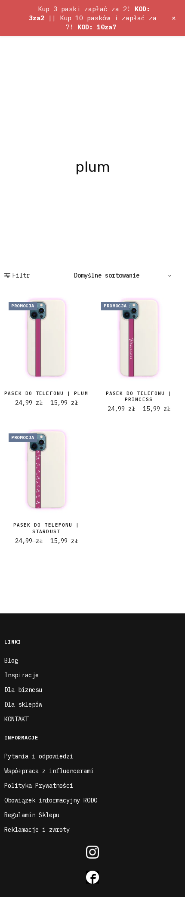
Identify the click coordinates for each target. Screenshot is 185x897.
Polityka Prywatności (38, 786)
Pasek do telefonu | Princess (139, 396)
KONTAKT (16, 719)
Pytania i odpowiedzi (38, 756)
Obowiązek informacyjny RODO (50, 800)
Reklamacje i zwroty (37, 830)
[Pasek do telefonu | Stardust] (46, 471)
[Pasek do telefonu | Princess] (139, 339)
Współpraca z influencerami (49, 771)
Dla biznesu (23, 690)
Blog (11, 660)
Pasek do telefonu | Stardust (46, 528)
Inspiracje (21, 675)
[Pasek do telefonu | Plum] (46, 339)
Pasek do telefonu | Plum (46, 393)
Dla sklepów (23, 704)
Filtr (21, 275)
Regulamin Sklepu (31, 815)
